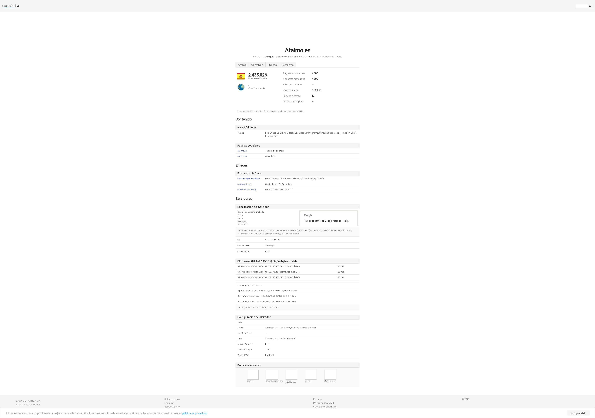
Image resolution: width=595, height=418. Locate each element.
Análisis (242, 64)
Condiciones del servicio (325, 406)
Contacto (169, 403)
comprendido (578, 413)
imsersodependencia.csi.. (249, 179)
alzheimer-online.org (246, 189)
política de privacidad (194, 413)
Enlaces (272, 64)
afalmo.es (242, 151)
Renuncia (317, 399)
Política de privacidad (323, 403)
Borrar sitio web (172, 406)
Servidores (288, 64)
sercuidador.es (244, 184)
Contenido (257, 64)
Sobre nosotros (172, 399)
